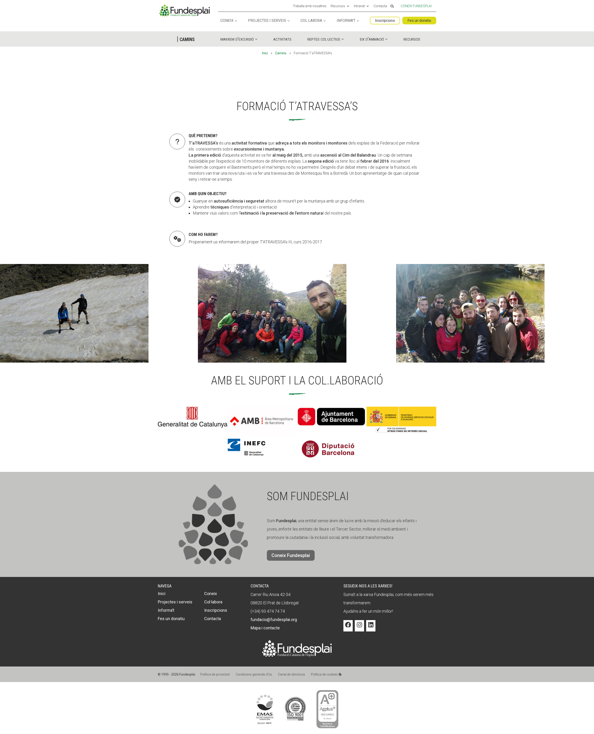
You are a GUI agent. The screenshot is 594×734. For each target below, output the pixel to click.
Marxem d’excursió (237, 39)
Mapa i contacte (265, 627)
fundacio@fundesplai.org (274, 619)
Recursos (338, 6)
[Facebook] (348, 628)
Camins (280, 53)
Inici (265, 53)
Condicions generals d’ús (254, 674)
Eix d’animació (372, 39)
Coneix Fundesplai (416, 6)
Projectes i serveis (267, 21)
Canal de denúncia (291, 674)
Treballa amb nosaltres (309, 6)
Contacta (380, 6)
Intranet (359, 6)
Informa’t (346, 21)
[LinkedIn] (370, 628)
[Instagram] (359, 628)
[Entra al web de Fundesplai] (297, 655)
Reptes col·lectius (323, 39)
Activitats (282, 39)
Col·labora (311, 21)
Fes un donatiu (419, 20)
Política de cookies (325, 674)
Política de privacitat (215, 674)
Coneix (226, 21)
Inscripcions (385, 20)
